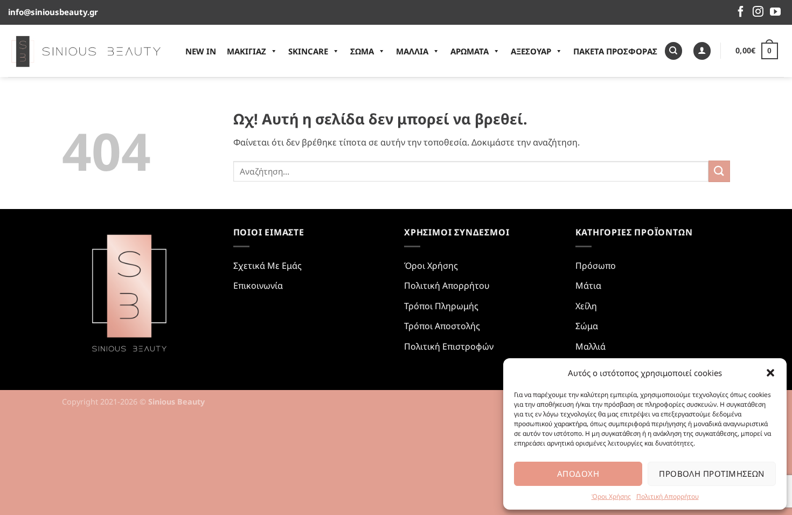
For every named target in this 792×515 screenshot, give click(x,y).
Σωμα (362, 51)
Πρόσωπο (595, 266)
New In (200, 51)
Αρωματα (469, 51)
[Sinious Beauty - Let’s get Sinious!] (86, 51)
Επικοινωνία (258, 285)
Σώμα (586, 326)
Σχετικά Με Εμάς (267, 266)
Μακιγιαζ (246, 51)
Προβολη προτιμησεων (712, 473)
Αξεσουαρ (531, 51)
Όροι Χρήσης (611, 496)
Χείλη (586, 306)
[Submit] (719, 171)
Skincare (308, 51)
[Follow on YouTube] (775, 12)
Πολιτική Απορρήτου (667, 496)
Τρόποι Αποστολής (442, 326)
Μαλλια (412, 51)
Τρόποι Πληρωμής (441, 306)
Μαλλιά (590, 346)
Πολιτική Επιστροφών (449, 346)
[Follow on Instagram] (758, 12)
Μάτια (588, 285)
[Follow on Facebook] (740, 12)
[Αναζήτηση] (673, 51)
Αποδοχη (578, 473)
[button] (770, 372)
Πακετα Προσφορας (615, 51)
